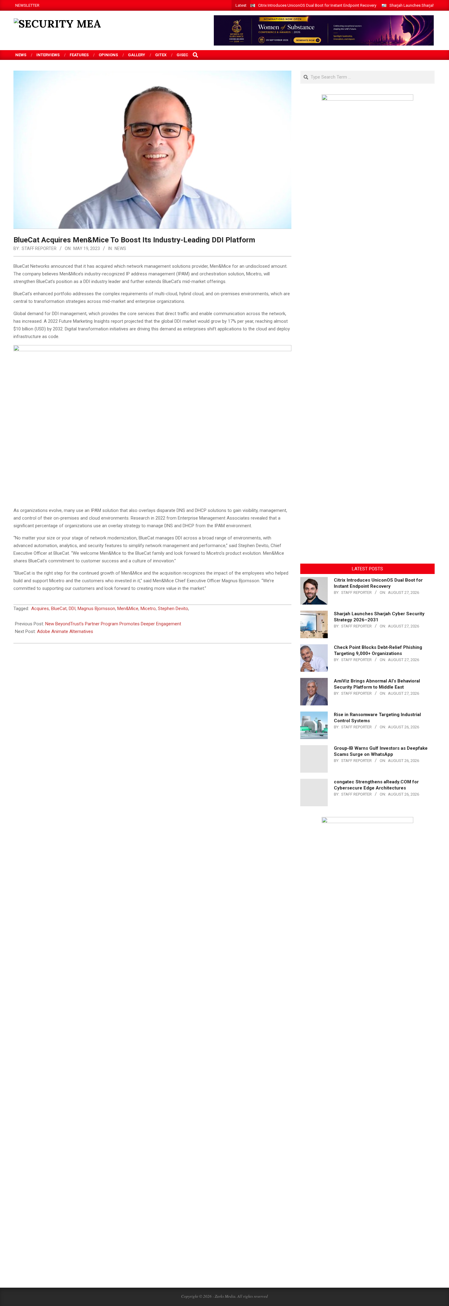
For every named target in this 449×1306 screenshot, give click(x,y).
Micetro (148, 608)
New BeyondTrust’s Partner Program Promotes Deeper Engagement (113, 624)
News (120, 248)
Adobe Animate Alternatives (65, 631)
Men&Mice (127, 608)
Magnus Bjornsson (96, 608)
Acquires (40, 608)
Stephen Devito (173, 608)
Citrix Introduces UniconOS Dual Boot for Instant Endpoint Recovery (317, 5)
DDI (72, 608)
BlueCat (59, 608)
